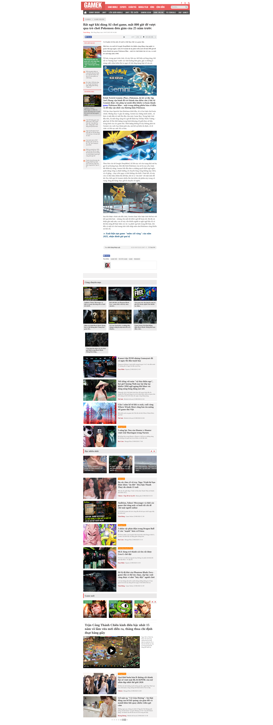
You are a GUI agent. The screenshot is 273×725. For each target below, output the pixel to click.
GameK (88, 19)
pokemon (137, 259)
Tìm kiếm (186, 7)
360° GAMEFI (183, 12)
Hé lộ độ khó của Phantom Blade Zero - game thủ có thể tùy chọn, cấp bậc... (119, 304)
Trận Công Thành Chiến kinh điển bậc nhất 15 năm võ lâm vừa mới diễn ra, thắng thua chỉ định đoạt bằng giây (118, 628)
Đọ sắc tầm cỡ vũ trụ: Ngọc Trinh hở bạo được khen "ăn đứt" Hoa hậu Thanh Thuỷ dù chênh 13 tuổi (136, 484)
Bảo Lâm (121, 441)
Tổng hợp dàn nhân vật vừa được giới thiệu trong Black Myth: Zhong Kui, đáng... (96, 350)
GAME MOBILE (113, 6)
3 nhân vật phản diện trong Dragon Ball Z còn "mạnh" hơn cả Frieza (136, 529)
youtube (185, 3)
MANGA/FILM (143, 6)
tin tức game (123, 259)
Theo (130, 247)
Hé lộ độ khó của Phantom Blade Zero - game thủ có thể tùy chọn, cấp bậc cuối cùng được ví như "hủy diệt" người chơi (136, 574)
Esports (127, 369)
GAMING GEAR (146, 12)
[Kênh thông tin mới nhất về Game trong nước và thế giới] (93, 6)
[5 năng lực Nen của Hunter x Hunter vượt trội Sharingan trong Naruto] (99, 436)
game (105, 105)
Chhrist (120, 691)
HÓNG (152, 6)
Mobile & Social (129, 399)
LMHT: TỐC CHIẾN (131, 12)
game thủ (114, 259)
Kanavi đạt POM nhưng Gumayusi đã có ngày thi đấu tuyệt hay (135, 359)
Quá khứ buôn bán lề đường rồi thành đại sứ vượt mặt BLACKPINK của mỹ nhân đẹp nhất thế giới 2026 (135, 679)
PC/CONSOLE (171, 12)
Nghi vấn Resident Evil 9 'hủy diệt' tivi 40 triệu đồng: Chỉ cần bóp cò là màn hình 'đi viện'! (93, 133)
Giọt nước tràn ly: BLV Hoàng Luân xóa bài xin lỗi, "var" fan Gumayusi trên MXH (92, 142)
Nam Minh (121, 369)
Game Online (99, 19)
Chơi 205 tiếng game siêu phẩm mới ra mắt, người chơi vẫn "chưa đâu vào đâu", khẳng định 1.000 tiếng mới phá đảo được (92, 123)
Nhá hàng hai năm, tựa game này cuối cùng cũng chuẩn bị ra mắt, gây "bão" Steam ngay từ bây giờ (91, 63)
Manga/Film (128, 441)
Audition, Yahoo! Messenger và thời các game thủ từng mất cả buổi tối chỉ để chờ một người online (92, 111)
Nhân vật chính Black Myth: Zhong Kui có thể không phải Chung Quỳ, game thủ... (94, 327)
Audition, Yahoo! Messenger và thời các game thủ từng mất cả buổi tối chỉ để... (94, 304)
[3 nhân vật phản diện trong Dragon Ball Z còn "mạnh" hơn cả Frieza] (99, 534)
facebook (181, 3)
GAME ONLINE (159, 12)
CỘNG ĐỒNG (160, 6)
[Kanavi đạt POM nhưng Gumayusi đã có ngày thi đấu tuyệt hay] (99, 367)
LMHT (104, 12)
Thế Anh (120, 399)
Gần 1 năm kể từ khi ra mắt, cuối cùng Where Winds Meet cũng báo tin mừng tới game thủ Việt (136, 407)
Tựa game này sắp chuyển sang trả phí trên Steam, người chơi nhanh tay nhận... (145, 304)
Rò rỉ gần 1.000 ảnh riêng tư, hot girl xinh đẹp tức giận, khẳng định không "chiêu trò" (92, 85)
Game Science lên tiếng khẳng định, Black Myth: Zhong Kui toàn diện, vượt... (145, 327)
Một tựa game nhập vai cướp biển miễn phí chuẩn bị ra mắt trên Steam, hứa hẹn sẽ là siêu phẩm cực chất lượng (92, 75)
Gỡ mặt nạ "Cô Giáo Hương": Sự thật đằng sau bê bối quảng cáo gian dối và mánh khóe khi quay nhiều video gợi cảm (135, 701)
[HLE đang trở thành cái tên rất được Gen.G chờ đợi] (99, 558)
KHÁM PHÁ (132, 6)
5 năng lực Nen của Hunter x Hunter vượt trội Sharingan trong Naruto (134, 431)
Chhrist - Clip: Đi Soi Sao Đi (126, 496)
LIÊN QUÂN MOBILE (116, 12)
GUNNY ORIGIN (94, 12)
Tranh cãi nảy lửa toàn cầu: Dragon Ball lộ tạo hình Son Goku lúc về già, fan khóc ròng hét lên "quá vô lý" (93, 163)
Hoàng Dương (122, 715)
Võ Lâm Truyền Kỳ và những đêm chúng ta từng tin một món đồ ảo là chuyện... (119, 327)
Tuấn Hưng (121, 516)
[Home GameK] (85, 12)
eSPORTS (123, 6)
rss (189, 3)
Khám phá (139, 496)
